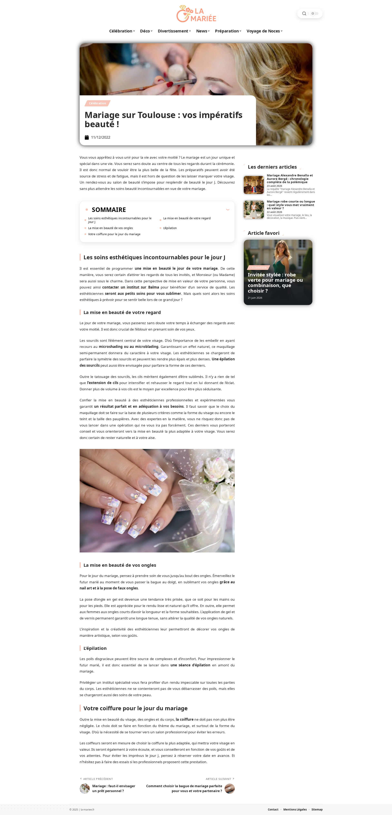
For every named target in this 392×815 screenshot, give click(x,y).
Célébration (97, 103)
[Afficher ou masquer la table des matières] (177, 209)
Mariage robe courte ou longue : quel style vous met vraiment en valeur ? (291, 204)
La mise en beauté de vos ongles (110, 228)
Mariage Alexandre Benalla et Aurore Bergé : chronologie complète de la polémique (290, 178)
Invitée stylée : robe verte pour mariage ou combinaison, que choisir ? (275, 282)
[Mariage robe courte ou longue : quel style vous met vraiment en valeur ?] (254, 210)
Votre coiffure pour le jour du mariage (114, 234)
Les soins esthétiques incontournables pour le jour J (119, 220)
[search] (304, 13)
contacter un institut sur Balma (130, 287)
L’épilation (170, 228)
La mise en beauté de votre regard (187, 218)
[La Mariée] (196, 13)
